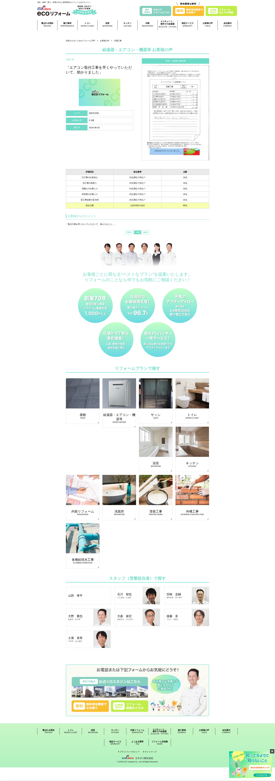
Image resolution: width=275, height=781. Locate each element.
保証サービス (188, 24)
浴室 (107, 24)
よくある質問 (137, 743)
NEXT (146, 232)
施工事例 (67, 24)
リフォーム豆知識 (160, 743)
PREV (129, 232)
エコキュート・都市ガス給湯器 (167, 24)
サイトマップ (151, 752)
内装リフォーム (137, 731)
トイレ (87, 24)
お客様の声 (208, 24)
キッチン (127, 24)
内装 (147, 24)
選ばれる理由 (47, 24)
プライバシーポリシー (130, 752)
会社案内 (227, 24)
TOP (137, 232)
